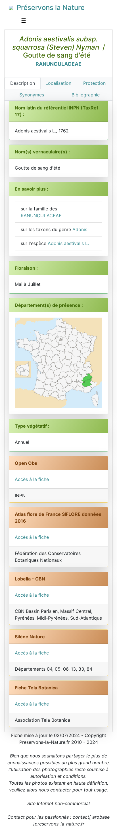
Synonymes (31, 95)
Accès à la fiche (32, 479)
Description (22, 83)
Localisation (58, 83)
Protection (94, 83)
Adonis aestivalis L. (68, 243)
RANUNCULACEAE (58, 64)
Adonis (79, 229)
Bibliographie (86, 95)
